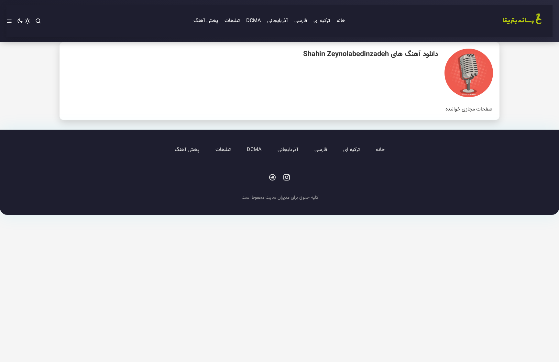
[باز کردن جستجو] (38, 21)
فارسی (300, 21)
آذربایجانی (277, 21)
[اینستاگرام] (286, 177)
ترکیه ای (321, 21)
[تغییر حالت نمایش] (23, 21)
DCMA (253, 21)
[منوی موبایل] (9, 21)
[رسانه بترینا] (522, 21)
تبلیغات (232, 21)
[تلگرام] (272, 177)
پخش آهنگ (205, 21)
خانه (340, 21)
